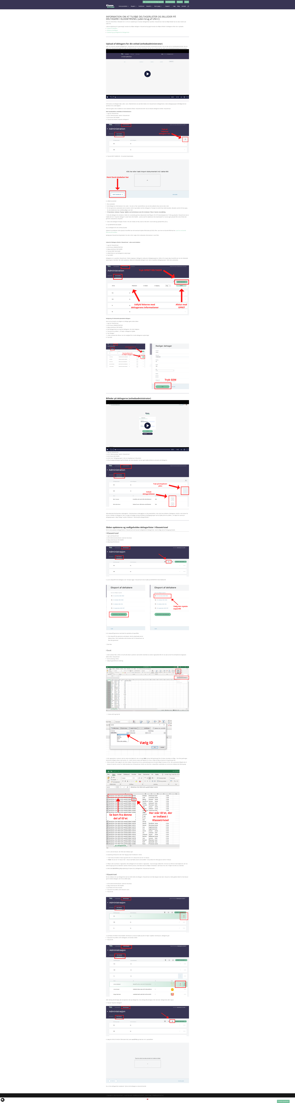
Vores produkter (123, 6)
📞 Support (167, 6)
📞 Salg (173, 6)
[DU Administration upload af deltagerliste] (147, 153)
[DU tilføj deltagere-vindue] (147, 198)
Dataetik (148, 6)
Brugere (133, 6)
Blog (178, 6)
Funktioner (141, 6)
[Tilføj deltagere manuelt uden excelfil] (147, 315)
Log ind (186, 2)
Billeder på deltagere (112, 30)
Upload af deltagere (112, 28)
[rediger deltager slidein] (169, 389)
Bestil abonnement (170, 2)
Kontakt (184, 6)
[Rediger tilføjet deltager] (125, 367)
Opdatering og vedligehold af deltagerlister (118, 32)
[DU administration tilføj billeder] (147, 506)
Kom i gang (157, 6)
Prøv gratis (179, 2)
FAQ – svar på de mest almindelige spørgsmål (153, 2)
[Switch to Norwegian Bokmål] (147, 1099)
